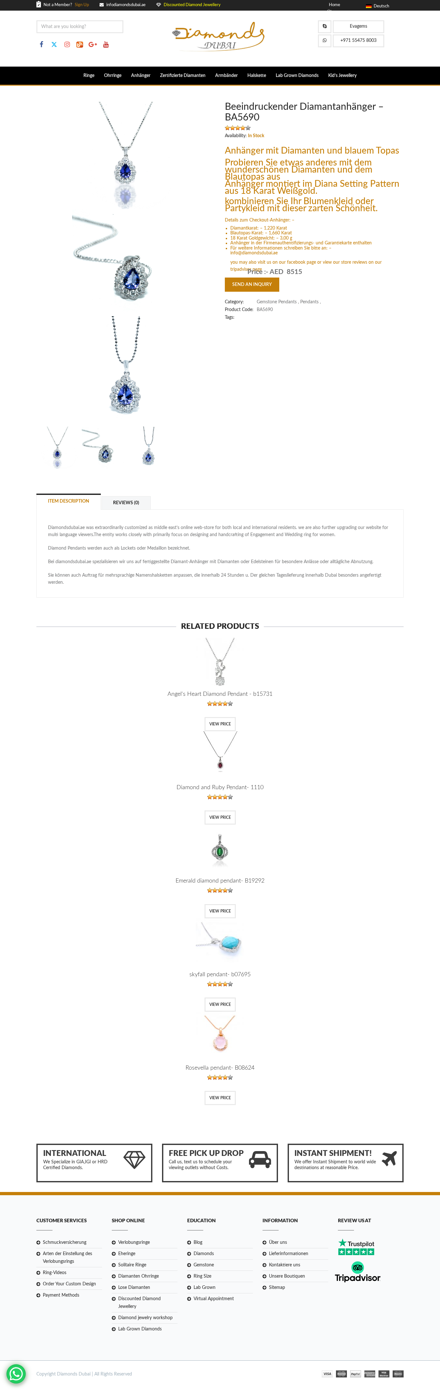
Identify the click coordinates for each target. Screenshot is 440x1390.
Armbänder (226, 75)
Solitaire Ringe (132, 1265)
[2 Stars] (232, 127)
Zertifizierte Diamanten (183, 75)
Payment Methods (61, 1295)
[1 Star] (227, 127)
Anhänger (140, 75)
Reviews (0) (126, 503)
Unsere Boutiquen (287, 1276)
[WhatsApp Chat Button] (16, 1374)
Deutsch (380, 6)
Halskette (256, 75)
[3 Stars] (237, 127)
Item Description (68, 501)
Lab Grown (204, 1287)
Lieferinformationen (288, 1254)
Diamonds (204, 1254)
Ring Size (202, 1276)
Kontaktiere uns (284, 1265)
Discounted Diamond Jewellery (139, 1303)
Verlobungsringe (134, 1242)
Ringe (88, 75)
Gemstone (204, 1265)
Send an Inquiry (252, 284)
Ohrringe (112, 75)
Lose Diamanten (134, 1287)
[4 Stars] (242, 127)
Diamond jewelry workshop (145, 1318)
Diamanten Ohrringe (138, 1276)
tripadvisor (241, 269)
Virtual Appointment (214, 1299)
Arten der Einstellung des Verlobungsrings (67, 1258)
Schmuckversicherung (64, 1242)
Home (334, 5)
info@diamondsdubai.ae (254, 253)
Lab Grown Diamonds (297, 75)
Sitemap (277, 1287)
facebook (297, 262)
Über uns (278, 1242)
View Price (220, 724)
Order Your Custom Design (69, 1284)
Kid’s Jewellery (342, 75)
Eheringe (126, 1254)
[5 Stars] (248, 127)
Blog (198, 1242)
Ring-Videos (54, 1273)
